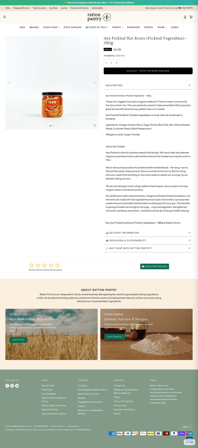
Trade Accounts (39, 8)
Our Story (53, 8)
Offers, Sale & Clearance (53, 405)
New (22, 27)
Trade (161, 27)
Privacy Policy (120, 405)
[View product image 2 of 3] (52, 125)
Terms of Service (58, 426)
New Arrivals (47, 385)
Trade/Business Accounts (90, 402)
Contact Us (119, 385)
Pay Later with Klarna (124, 409)
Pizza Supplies (72, 27)
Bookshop (133, 27)
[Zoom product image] (94, 125)
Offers (148, 27)
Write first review (155, 266)
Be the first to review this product (45, 269)
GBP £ (186, 427)
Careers (82, 406)
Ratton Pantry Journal (88, 393)
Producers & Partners (79, 8)
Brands (34, 27)
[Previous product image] (10, 82)
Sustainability (97, 8)
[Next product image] (94, 82)
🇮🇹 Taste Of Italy (96, 27)
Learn (174, 27)
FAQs (7, 8)
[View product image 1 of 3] (50, 125)
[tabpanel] (148, 159)
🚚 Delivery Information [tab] (122, 233)
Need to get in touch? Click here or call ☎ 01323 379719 (169, 8)
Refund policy (73, 426)
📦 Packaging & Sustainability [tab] (126, 240)
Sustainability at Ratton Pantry (93, 389)
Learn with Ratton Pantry (53, 413)
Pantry (117, 27)
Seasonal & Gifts (49, 409)
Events (117, 413)
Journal (64, 8)
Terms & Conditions (124, 401)
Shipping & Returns (21, 8)
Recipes (82, 398)
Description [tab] (114, 85)
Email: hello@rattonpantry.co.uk (18, 426)
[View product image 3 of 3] (54, 125)
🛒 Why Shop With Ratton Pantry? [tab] (129, 248)
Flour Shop (50, 27)
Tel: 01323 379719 (41, 426)
